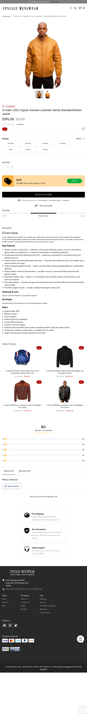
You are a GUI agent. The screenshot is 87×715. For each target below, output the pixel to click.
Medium (27, 149)
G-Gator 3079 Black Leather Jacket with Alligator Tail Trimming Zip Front (64, 372)
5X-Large (62, 143)
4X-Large (45, 143)
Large (10, 149)
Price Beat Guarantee (47, 606)
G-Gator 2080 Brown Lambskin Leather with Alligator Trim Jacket (22, 406)
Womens (5, 602)
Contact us (25, 602)
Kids (3, 606)
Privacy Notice (45, 612)
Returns (43, 602)
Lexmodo (43, 669)
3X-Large (28, 143)
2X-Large (10, 143)
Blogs (23, 606)
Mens (4, 599)
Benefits (24, 609)
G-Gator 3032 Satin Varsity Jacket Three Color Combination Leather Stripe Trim (22, 372)
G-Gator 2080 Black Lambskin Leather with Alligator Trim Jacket (64, 406)
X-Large (45, 149)
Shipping (43, 599)
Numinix (68, 667)
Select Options (43, 194)
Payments (43, 609)
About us (24, 599)
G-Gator (9, 106)
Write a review (13, 486)
